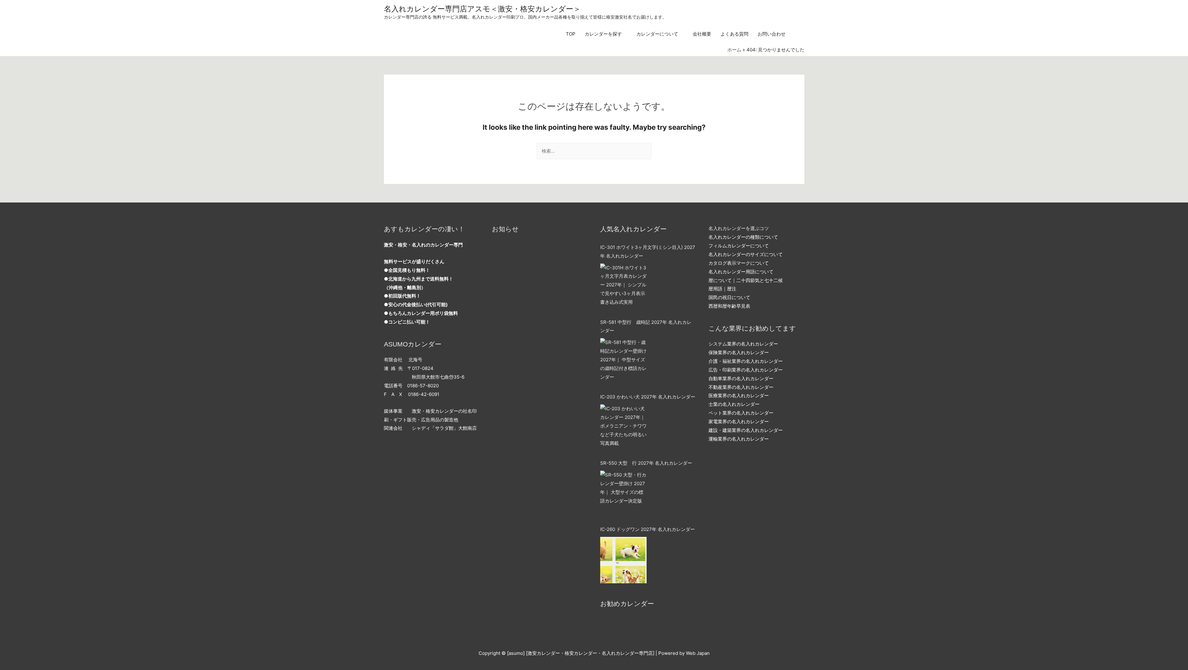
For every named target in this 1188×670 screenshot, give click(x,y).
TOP (570, 34)
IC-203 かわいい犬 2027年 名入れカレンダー (647, 397)
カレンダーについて (657, 34)
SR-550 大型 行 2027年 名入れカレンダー (646, 463)
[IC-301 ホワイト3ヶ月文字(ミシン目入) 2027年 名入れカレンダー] (623, 286)
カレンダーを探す (603, 34)
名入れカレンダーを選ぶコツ (738, 228)
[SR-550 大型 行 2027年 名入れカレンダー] (623, 494)
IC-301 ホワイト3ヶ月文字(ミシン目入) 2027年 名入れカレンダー (647, 251)
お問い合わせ (772, 34)
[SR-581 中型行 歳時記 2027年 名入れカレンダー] (623, 361)
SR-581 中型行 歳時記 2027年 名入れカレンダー (645, 326)
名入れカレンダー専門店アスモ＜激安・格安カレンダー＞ (482, 9)
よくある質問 (734, 34)
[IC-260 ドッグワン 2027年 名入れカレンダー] (623, 560)
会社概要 (702, 34)
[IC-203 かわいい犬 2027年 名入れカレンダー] (623, 427)
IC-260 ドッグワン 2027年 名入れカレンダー (647, 529)
